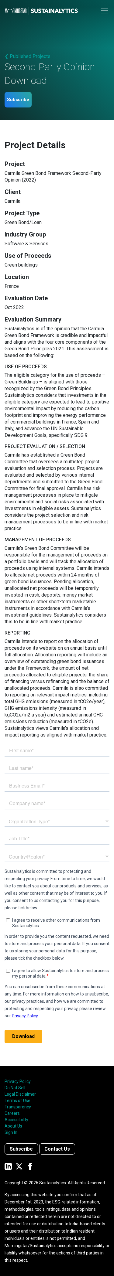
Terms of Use (17, 1100)
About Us (13, 1126)
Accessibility (16, 1119)
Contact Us (57, 1149)
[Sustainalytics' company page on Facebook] (30, 1166)
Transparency (18, 1106)
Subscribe (18, 99)
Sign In (11, 1132)
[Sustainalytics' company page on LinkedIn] (8, 1166)
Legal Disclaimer (20, 1094)
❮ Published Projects (27, 56)
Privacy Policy (18, 1081)
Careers (12, 1113)
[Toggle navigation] (104, 10)
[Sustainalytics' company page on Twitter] (19, 1166)
